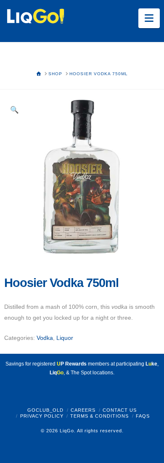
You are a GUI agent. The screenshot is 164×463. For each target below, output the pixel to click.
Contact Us (120, 410)
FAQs (143, 415)
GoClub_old (45, 410)
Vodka (45, 337)
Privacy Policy (41, 415)
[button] (149, 18)
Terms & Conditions (99, 415)
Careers (83, 410)
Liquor (64, 337)
